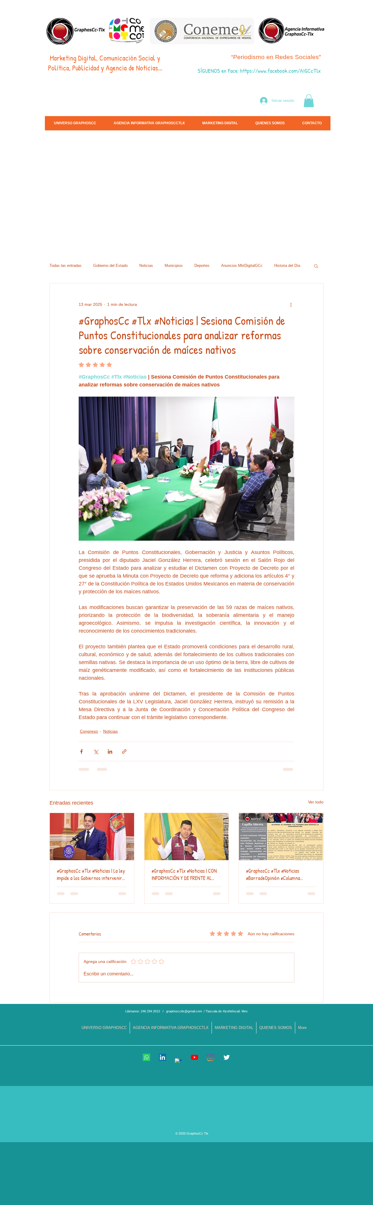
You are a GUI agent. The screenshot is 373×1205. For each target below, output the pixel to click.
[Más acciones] (290, 304)
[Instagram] (210, 1057)
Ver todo (315, 802)
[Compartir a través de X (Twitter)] (95, 751)
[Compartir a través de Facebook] (81, 751)
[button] (308, 100)
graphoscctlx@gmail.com (184, 1011)
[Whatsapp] (146, 1057)
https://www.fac (257, 70)
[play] (323, 245)
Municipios (174, 265)
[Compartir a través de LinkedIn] (110, 751)
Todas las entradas (66, 265)
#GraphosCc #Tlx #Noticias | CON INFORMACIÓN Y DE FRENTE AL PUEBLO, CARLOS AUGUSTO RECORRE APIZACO (184, 874)
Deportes (202, 265)
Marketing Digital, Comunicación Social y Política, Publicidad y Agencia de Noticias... (105, 63)
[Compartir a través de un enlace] (124, 751)
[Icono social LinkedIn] (162, 1057)
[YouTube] (194, 1057)
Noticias (146, 265)
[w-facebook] (178, 1062)
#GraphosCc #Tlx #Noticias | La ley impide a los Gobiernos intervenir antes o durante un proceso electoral (91, 874)
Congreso (89, 731)
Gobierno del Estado (110, 265)
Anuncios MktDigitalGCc (242, 265)
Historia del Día (287, 265)
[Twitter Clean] (226, 1057)
